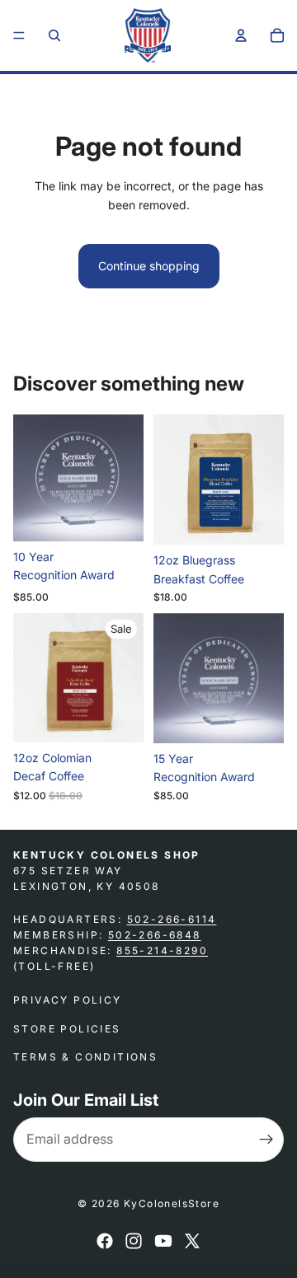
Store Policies (67, 1029)
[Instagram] (134, 1241)
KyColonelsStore (171, 1203)
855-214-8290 (162, 950)
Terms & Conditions (85, 1057)
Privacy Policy (67, 1000)
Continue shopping (149, 266)
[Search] (54, 35)
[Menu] (19, 35)
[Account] (241, 35)
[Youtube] (163, 1241)
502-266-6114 (172, 918)
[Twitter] (192, 1241)
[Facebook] (105, 1241)
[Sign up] (266, 1139)
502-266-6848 (154, 935)
